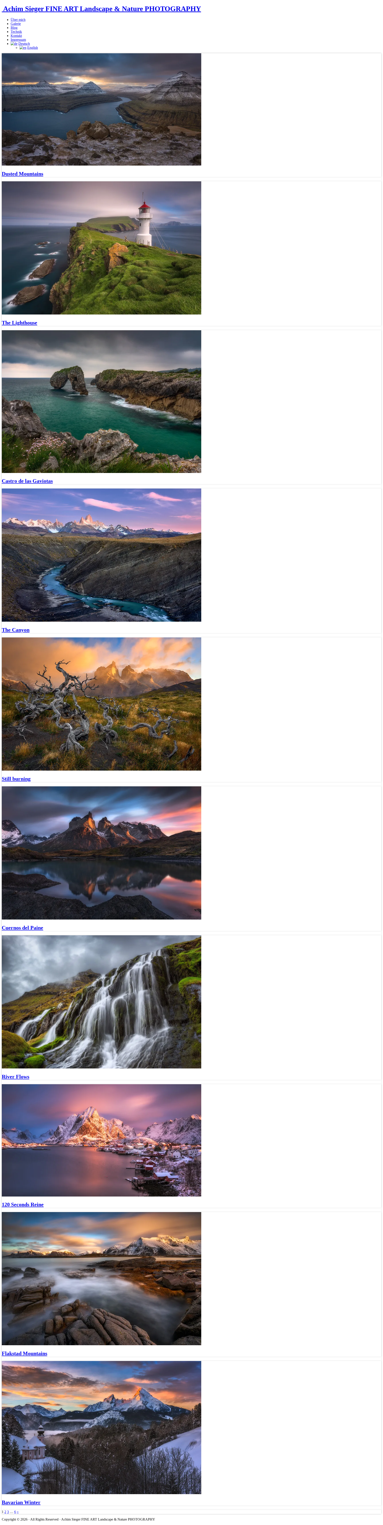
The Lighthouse (19, 323)
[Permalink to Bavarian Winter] (101, 1493)
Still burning (16, 779)
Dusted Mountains (22, 174)
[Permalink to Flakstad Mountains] (101, 1344)
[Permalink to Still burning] (101, 769)
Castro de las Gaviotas (27, 481)
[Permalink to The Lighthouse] (101, 313)
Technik (16, 32)
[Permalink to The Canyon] (101, 620)
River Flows (15, 1077)
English (32, 47)
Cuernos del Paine (22, 928)
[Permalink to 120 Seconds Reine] (101, 1195)
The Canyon (15, 630)
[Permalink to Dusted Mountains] (101, 164)
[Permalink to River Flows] (101, 1067)
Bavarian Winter (21, 1502)
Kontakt (16, 36)
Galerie (16, 24)
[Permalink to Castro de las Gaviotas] (101, 472)
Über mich (18, 20)
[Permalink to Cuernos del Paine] (101, 918)
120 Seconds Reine (23, 1204)
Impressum (18, 40)
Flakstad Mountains (24, 1353)
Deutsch (24, 43)
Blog (14, 28)
